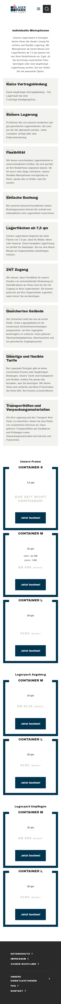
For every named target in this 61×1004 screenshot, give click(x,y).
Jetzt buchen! (30, 517)
